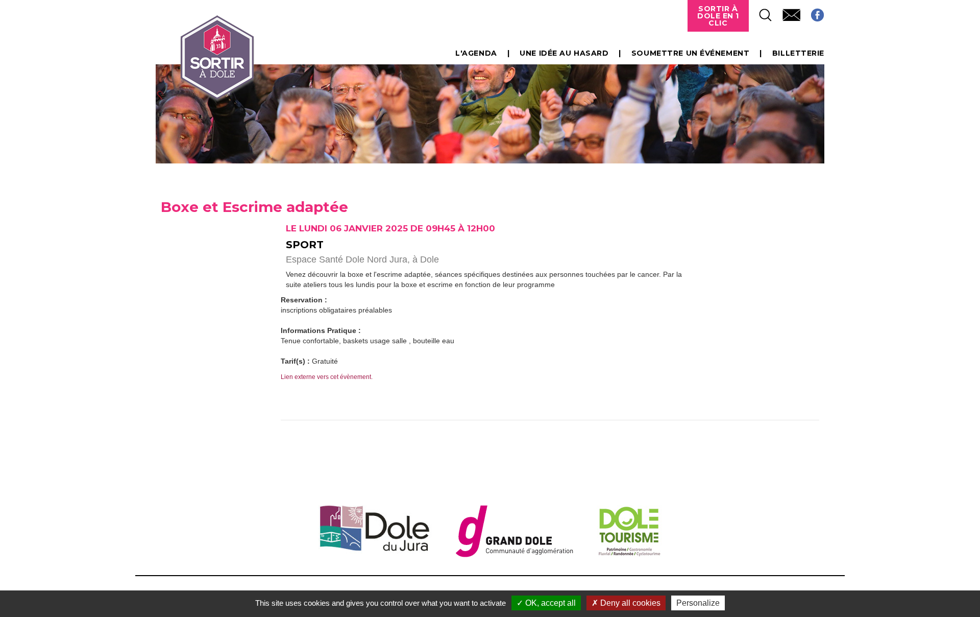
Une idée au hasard (564, 53)
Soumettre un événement (690, 53)
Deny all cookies (629, 603)
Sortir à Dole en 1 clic (718, 16)
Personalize (698, 603)
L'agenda (476, 53)
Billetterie (798, 53)
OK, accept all (549, 603)
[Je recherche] (760, 12)
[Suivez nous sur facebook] (812, 12)
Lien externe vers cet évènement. (327, 377)
